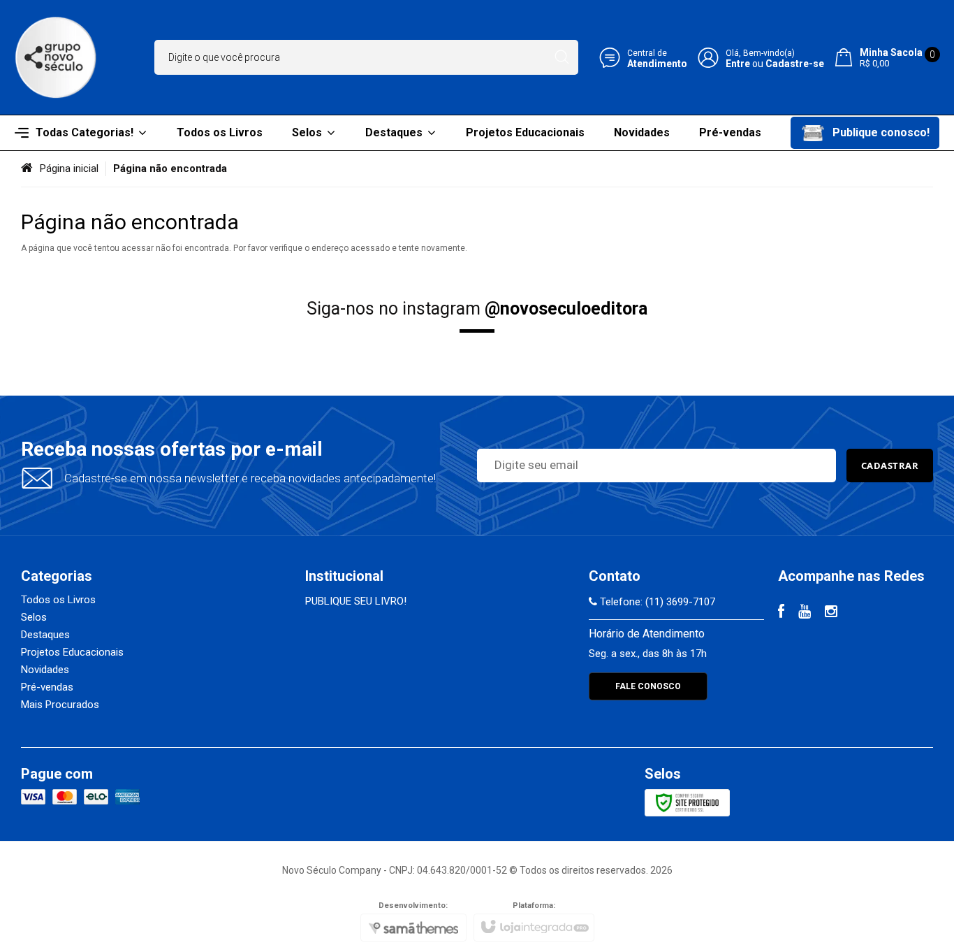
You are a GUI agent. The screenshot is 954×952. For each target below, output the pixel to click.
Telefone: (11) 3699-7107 (656, 602)
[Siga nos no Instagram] (831, 613)
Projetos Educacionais (72, 652)
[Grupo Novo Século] (56, 57)
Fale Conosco (648, 686)
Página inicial (69, 168)
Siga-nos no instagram (477, 308)
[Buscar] (562, 57)
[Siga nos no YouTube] (804, 613)
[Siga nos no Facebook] (781, 613)
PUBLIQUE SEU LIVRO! (355, 601)
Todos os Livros (58, 599)
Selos (34, 617)
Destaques (45, 634)
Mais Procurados (60, 704)
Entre (738, 63)
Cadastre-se (794, 63)
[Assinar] (890, 465)
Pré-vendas (47, 687)
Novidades (45, 669)
